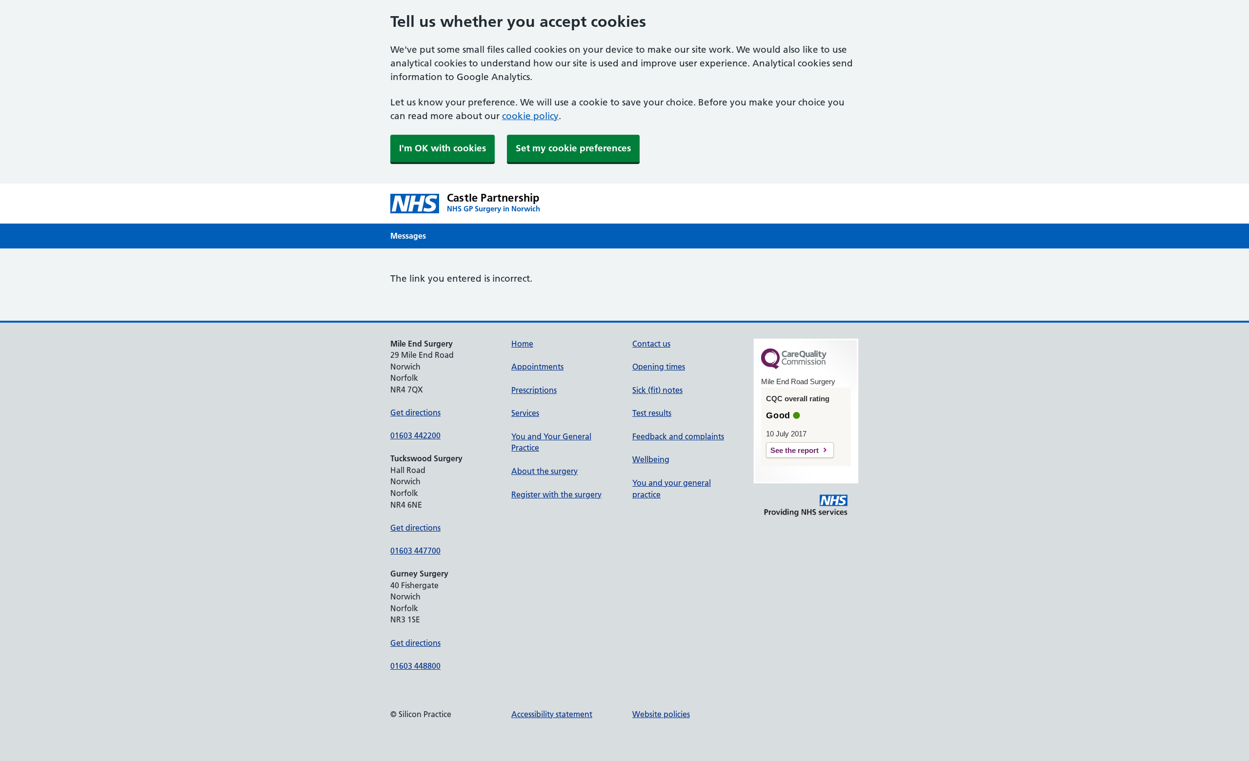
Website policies (661, 714)
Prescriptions (534, 390)
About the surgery (544, 471)
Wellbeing (650, 459)
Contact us (651, 344)
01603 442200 (415, 435)
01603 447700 (415, 550)
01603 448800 (415, 666)
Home (522, 344)
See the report (794, 450)
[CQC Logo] (793, 366)
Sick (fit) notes (657, 390)
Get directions (415, 412)
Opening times (658, 366)
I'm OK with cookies (442, 148)
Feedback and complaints (678, 436)
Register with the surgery (556, 494)
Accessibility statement (551, 714)
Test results (651, 413)
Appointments (537, 366)
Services (525, 413)
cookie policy (530, 116)
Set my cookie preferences (573, 148)
